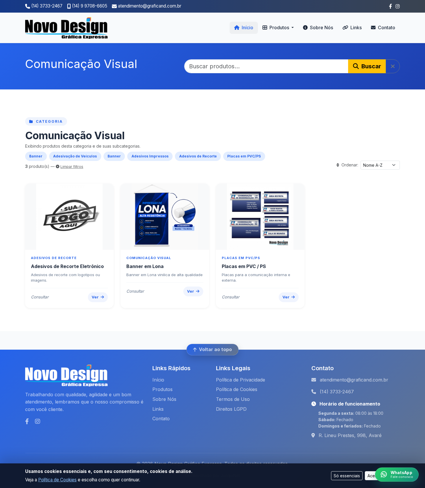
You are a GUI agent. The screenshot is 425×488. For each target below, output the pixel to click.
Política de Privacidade (240, 380)
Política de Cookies (57, 480)
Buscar (370, 66)
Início (247, 27)
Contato (386, 27)
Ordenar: (349, 164)
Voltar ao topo (215, 349)
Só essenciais (347, 475)
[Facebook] (27, 421)
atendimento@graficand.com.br (149, 6)
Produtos (162, 389)
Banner (35, 156)
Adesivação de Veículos (75, 156)
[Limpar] (393, 66)
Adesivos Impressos (150, 156)
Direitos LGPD (231, 409)
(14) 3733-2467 (46, 6)
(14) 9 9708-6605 (89, 6)
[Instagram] (37, 421)
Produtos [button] (279, 27)
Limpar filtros (71, 166)
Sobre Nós (321, 27)
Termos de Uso (233, 399)
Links (355, 27)
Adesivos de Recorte (198, 156)
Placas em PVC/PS (244, 156)
